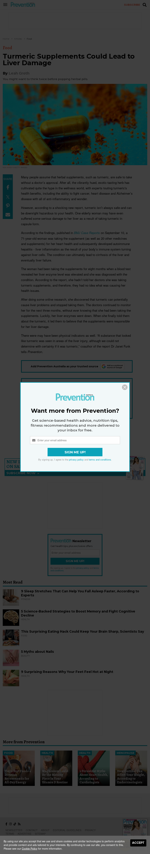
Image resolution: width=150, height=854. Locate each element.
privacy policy (76, 459)
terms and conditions (100, 459)
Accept (138, 842)
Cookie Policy (29, 848)
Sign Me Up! (75, 452)
